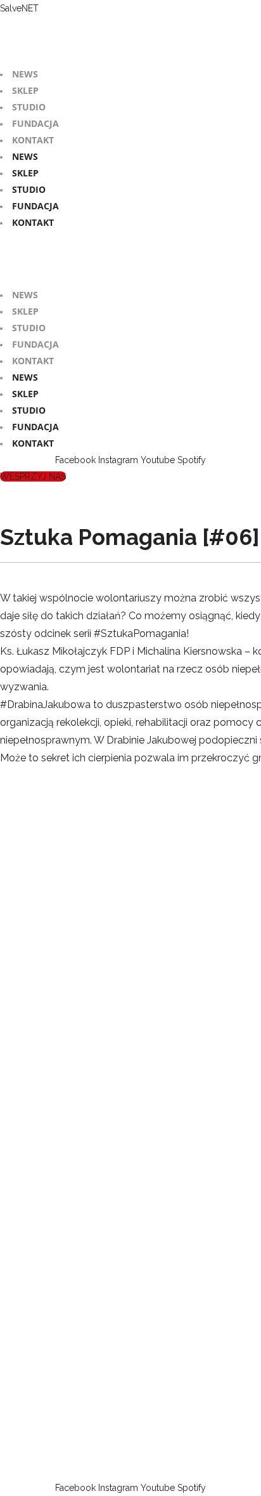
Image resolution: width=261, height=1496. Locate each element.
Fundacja (35, 123)
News (25, 74)
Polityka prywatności (185, 1471)
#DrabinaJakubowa (45, 705)
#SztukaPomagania (140, 633)
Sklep (25, 90)
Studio (29, 107)
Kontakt (33, 140)
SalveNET (19, 8)
